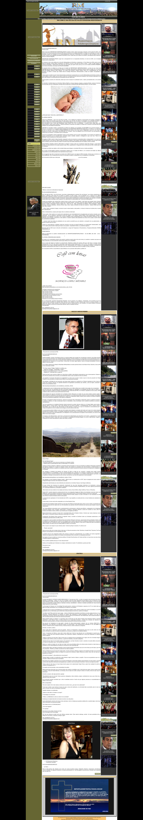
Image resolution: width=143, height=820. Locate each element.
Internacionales (51, 18)
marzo (37, 68)
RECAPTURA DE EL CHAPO (109, 38)
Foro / (104, 18)
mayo (37, 97)
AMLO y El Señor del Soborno (33, 213)
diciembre (37, 136)
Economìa (57, 18)
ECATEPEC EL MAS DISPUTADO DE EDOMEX (109, 218)
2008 (37, 109)
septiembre (36, 129)
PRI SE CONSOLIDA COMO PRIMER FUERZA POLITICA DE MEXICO (109, 106)
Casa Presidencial (34, 58)
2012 (37, 74)
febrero (37, 89)
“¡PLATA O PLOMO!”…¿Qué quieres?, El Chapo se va (109, 89)
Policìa (62, 18)
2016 (37, 66)
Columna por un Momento (34, 61)
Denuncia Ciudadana (97, 18)
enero (37, 76)
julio (37, 99)
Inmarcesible (34, 56)
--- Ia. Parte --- (34, 214)
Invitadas (89, 18)
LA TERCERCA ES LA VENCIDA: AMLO (109, 166)
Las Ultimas (44, 18)
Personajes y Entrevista (81, 18)
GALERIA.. (114, 141)
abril (37, 94)
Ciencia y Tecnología (70, 18)
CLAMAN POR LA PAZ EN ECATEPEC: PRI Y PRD (109, 123)
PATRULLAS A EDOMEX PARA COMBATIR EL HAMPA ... (109, 199)
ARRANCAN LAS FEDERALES (109, 181)
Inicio (39, 18)
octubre (37, 104)
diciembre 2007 (37, 140)
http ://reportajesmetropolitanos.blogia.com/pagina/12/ (53, 235)
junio (37, 121)
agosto (36, 102)
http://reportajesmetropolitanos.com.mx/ (69, 157)
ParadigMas (34, 63)
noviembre (37, 134)
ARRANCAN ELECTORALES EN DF (109, 144)
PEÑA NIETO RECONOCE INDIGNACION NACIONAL (109, 72)
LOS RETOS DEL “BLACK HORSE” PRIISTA (109, 56)
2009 (37, 84)
